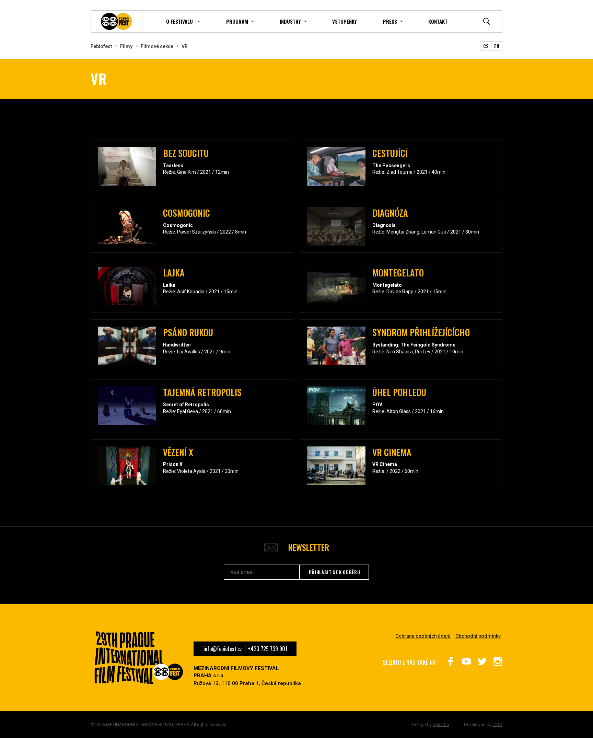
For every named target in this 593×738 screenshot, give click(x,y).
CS (486, 45)
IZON (497, 724)
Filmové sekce (157, 46)
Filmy (126, 46)
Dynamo (441, 724)
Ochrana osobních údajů (423, 636)
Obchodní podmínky (478, 636)
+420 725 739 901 (267, 648)
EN (496, 45)
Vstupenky (344, 21)
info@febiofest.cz (223, 648)
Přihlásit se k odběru (334, 572)
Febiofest (101, 46)
